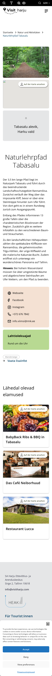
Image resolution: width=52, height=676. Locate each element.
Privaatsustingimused (26, 672)
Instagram (18, 307)
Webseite (17, 293)
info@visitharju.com (17, 589)
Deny (26, 657)
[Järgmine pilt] (44, 62)
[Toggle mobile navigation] (46, 11)
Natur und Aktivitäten (29, 32)
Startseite (8, 32)
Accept (26, 649)
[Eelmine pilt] (8, 62)
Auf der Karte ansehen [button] (34, 84)
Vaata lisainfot (17, 361)
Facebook (18, 300)
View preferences (26, 664)
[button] (47, 623)
